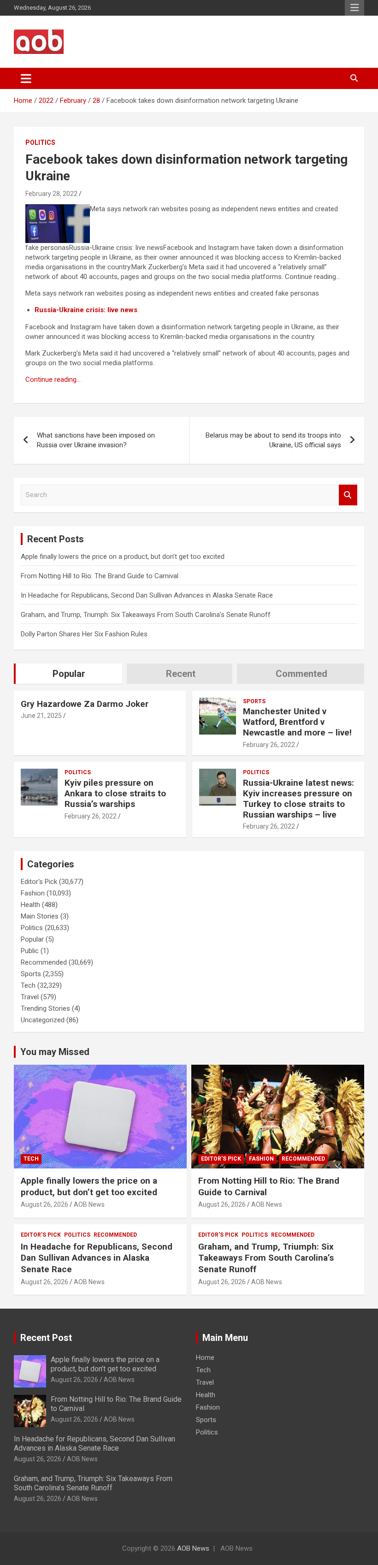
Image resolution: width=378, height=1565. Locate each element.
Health (30, 905)
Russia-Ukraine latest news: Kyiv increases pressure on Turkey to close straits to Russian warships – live (298, 798)
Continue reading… (53, 379)
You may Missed (54, 1051)
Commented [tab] (301, 673)
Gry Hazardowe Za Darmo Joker (84, 704)
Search (348, 495)
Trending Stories (45, 1008)
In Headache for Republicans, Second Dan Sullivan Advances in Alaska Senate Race (147, 595)
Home (205, 1357)
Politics (40, 142)
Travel (30, 997)
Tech (28, 985)
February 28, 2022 (51, 193)
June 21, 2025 (41, 715)
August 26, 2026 (44, 1204)
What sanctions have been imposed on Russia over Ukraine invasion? (96, 440)
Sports (254, 701)
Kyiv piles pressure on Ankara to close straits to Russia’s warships (115, 793)
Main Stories (40, 916)
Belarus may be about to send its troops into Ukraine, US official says (273, 440)
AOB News (89, 1204)
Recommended (44, 962)
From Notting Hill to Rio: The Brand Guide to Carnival (99, 576)
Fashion (33, 893)
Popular (32, 939)
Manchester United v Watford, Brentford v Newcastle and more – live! (297, 722)
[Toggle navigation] (26, 78)
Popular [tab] (69, 673)
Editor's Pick (39, 881)
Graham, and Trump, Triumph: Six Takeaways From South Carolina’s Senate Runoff (146, 615)
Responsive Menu (354, 8)
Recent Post (46, 1337)
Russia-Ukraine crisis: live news (86, 310)
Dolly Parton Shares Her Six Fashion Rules (84, 634)
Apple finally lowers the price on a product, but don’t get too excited (122, 556)
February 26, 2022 (269, 744)
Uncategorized (43, 1020)
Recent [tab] (180, 673)
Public (30, 951)
